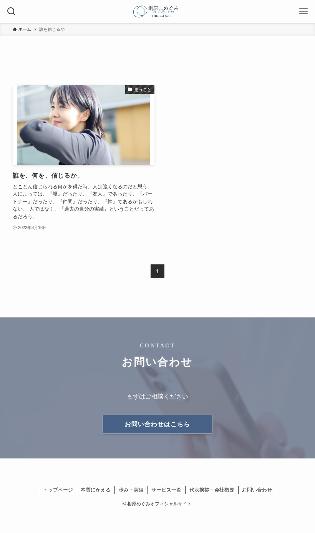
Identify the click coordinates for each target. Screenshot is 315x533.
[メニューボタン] (303, 11)
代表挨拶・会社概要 (211, 490)
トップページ (58, 490)
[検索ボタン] (11, 11)
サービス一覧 (166, 490)
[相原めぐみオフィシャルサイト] (158, 11)
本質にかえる (96, 490)
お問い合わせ (257, 490)
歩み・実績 (131, 490)
